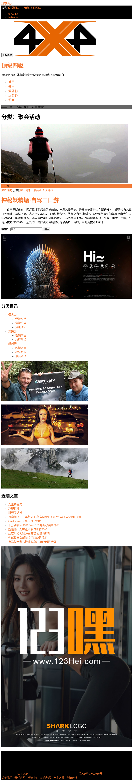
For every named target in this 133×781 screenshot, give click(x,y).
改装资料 (20, 352)
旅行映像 (24, 190)
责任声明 (19, 777)
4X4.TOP (22, 773)
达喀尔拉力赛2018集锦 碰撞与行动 (29, 533)
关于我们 (6, 777)
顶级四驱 (12, 65)
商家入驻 (58, 777)
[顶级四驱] (55, 55)
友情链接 (71, 777)
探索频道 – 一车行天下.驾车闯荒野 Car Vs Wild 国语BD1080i (44, 516)
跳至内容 (6, 3)
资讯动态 (20, 327)
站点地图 (45, 777)
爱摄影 (12, 331)
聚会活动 (38, 190)
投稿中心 (32, 777)
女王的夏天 (15, 504)
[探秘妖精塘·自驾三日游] (64, 182)
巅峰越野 (7, 190)
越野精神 (13, 508)
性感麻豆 (20, 335)
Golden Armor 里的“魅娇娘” (24, 521)
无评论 (49, 190)
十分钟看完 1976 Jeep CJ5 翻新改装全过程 (33, 525)
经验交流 (20, 318)
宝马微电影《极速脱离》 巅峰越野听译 (32, 541)
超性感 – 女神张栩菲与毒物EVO (27, 529)
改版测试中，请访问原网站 (24, 7)
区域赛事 (20, 347)
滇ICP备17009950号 (90, 773)
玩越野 (12, 343)
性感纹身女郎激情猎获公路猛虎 (27, 537)
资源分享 (20, 323)
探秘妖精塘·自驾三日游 (30, 200)
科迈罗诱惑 (15, 512)
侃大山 (12, 314)
